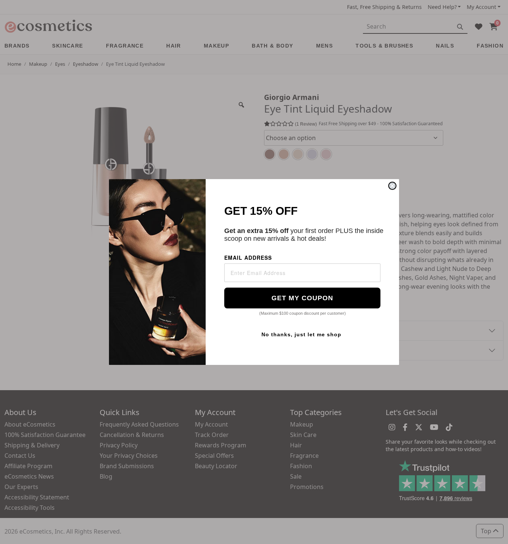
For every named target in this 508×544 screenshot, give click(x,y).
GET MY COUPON (302, 298)
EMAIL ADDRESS (248, 257)
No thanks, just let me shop (301, 334)
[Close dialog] (392, 186)
